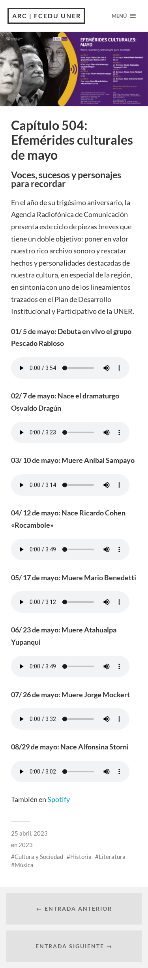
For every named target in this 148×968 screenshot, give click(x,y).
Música (24, 864)
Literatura (112, 856)
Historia (81, 856)
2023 (26, 844)
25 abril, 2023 (29, 833)
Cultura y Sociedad (39, 856)
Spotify (58, 799)
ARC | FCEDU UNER (46, 15)
